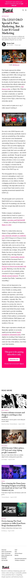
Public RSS (4, 558)
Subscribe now (14, 359)
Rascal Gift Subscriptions (20, 558)
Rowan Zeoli (10, 43)
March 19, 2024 (6, 225)
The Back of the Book (20, 560)
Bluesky (16, 555)
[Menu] (25, 10)
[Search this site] (23, 10)
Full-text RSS (5, 560)
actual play (5, 16)
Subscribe (4, 549)
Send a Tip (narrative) (6, 551)
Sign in (22, 363)
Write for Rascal (18, 553)
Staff (16, 549)
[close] (26, 3)
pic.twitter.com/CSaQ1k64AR (16, 220)
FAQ (16, 551)
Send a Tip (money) (6, 553)
